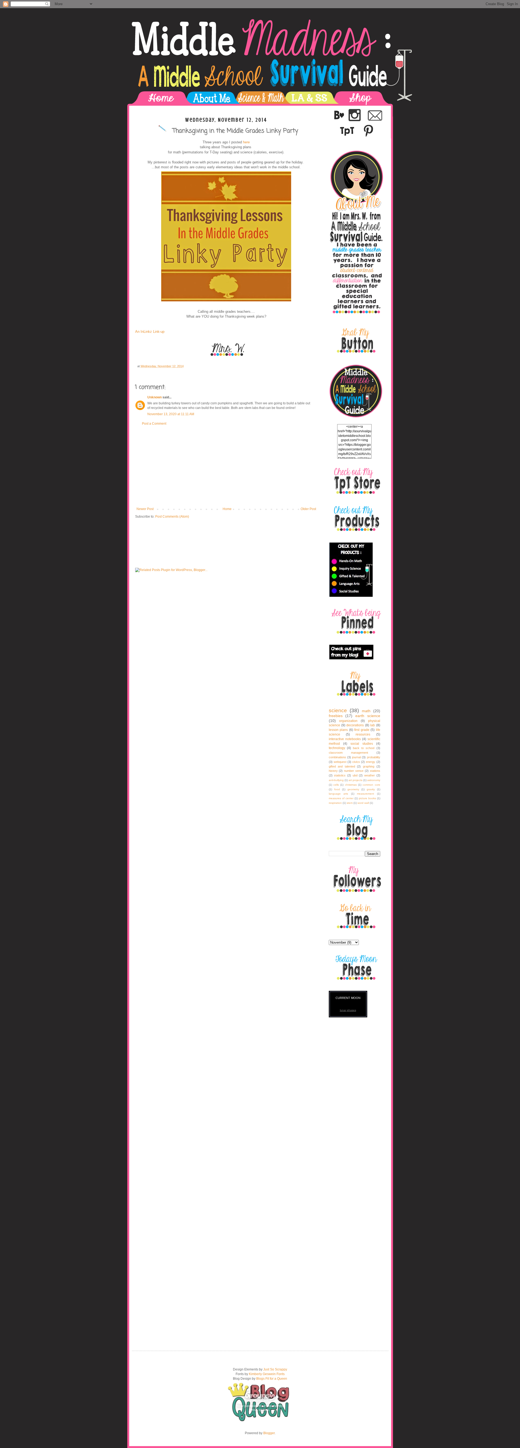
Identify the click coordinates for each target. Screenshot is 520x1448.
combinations (337, 757)
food (337, 789)
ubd (355, 775)
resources (363, 734)
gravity (371, 789)
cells (336, 784)
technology (337, 748)
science (338, 710)
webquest (340, 761)
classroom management (348, 752)
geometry (353, 789)
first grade (361, 730)
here (246, 142)
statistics (340, 775)
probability (373, 757)
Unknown (154, 397)
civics (356, 761)
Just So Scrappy (275, 1369)
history (333, 770)
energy (370, 761)
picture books (367, 798)
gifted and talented (342, 766)
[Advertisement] (226, 466)
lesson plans (338, 730)
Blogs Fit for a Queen (271, 1379)
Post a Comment (154, 423)
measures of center (341, 798)
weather (369, 775)
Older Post (308, 509)
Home (227, 509)
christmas (351, 784)
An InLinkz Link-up (149, 332)
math (366, 711)
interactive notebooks (345, 739)
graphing (368, 766)
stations (375, 770)
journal (356, 757)
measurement (365, 793)
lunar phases (348, 1010)
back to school (363, 748)
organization (348, 721)
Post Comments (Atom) (172, 516)
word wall (363, 802)
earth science (367, 716)
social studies (361, 744)
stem (350, 802)
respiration (335, 802)
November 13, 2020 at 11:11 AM (170, 414)
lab (372, 725)
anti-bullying (336, 780)
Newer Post (145, 509)
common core (371, 784)
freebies (336, 716)
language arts (338, 793)
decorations (355, 725)
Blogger (269, 1433)
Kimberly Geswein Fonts (267, 1374)
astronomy (373, 780)
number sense (353, 770)
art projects (355, 780)
